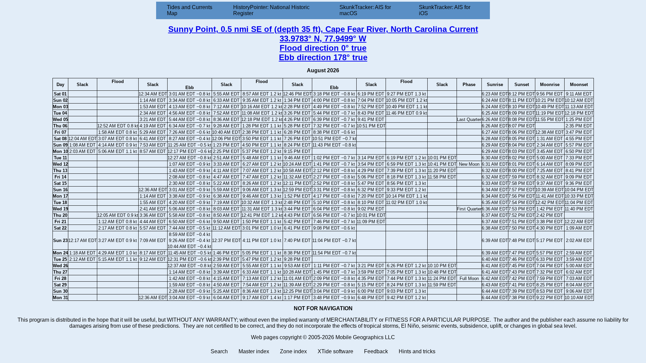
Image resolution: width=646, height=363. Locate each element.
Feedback (376, 351)
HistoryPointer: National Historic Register (271, 10)
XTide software (335, 351)
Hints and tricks (417, 351)
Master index (254, 351)
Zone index (293, 351)
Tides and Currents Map (189, 10)
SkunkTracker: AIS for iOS (444, 10)
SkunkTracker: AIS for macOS (365, 10)
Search (219, 351)
